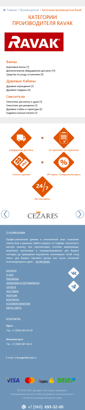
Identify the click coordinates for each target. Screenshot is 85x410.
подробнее (43, 261)
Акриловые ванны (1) (17, 67)
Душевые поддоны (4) (18, 89)
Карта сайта (13, 307)
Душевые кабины (21, 81)
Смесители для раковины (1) (21, 105)
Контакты (12, 299)
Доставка (12, 291)
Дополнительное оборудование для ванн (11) (30, 70)
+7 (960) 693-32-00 (22, 330)
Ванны (11, 61)
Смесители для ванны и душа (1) (24, 101)
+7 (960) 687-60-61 (22, 344)
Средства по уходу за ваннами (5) (25, 74)
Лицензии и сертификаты (22, 283)
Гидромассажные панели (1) (21, 112)
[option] (42, 214)
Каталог (11, 270)
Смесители (15, 96)
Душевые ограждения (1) (20, 86)
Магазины (12, 278)
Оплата (11, 287)
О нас (9, 274)
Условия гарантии (18, 303)
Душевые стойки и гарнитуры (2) (24, 109)
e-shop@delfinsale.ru (25, 357)
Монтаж (11, 295)
